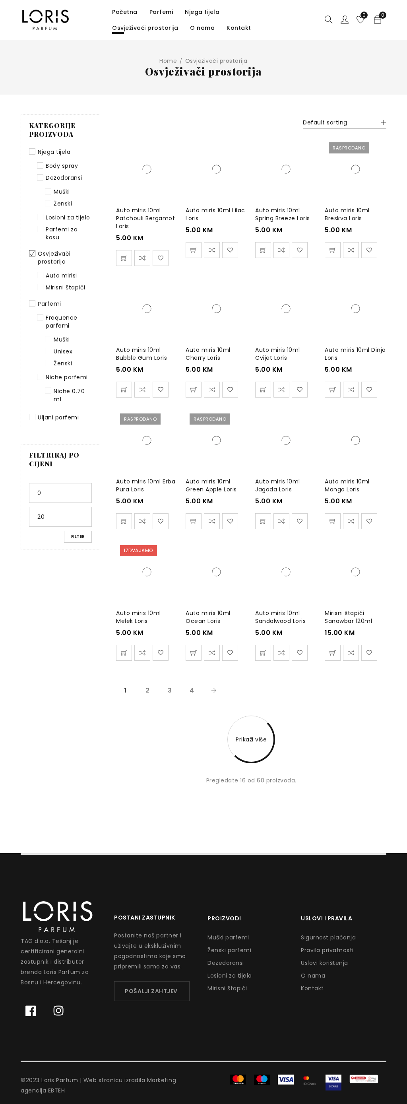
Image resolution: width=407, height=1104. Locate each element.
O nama (313, 976)
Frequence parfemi (62, 322)
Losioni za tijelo (68, 217)
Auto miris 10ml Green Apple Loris (211, 485)
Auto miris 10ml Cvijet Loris (277, 354)
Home (168, 61)
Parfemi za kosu (62, 233)
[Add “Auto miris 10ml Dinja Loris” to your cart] (333, 390)
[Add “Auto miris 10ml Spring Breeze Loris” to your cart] (263, 250)
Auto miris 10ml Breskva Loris (347, 214)
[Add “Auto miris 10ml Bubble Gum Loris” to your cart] (124, 390)
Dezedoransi (225, 963)
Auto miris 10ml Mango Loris (347, 485)
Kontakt (312, 988)
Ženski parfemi (229, 950)
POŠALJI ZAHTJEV (151, 991)
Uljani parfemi (58, 417)
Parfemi (49, 304)
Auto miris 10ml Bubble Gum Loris (141, 354)
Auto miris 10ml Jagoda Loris (277, 485)
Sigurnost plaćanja (328, 937)
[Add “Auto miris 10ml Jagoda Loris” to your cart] (263, 521)
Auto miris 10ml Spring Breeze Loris (282, 214)
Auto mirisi (61, 275)
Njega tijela (54, 152)
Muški (62, 192)
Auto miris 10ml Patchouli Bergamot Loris (145, 218)
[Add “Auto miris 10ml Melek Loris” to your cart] (124, 653)
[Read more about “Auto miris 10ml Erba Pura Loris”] (124, 521)
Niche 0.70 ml (69, 395)
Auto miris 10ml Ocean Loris (208, 617)
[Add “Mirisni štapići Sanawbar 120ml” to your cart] (333, 653)
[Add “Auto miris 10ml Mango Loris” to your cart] (333, 521)
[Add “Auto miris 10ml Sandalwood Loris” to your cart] (263, 653)
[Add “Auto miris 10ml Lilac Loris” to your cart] (194, 250)
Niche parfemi (67, 377)
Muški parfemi (228, 937)
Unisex (63, 351)
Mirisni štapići (65, 287)
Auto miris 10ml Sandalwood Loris (280, 617)
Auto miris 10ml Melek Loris (138, 617)
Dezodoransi (64, 178)
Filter (78, 536)
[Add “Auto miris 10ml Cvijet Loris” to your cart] (263, 390)
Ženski (63, 204)
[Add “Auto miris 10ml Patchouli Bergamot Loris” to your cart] (124, 258)
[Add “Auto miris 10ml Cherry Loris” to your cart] (194, 390)
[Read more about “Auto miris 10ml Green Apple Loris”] (194, 521)
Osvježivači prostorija (54, 258)
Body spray (62, 166)
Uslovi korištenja (324, 963)
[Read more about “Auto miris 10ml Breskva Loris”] (333, 250)
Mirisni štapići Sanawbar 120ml (348, 617)
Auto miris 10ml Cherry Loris (208, 354)
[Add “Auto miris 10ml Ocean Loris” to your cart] (194, 653)
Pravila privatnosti (327, 950)
